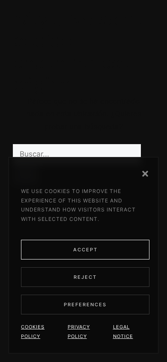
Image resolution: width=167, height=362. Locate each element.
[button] (145, 173)
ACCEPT (85, 250)
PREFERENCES (85, 305)
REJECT (85, 277)
